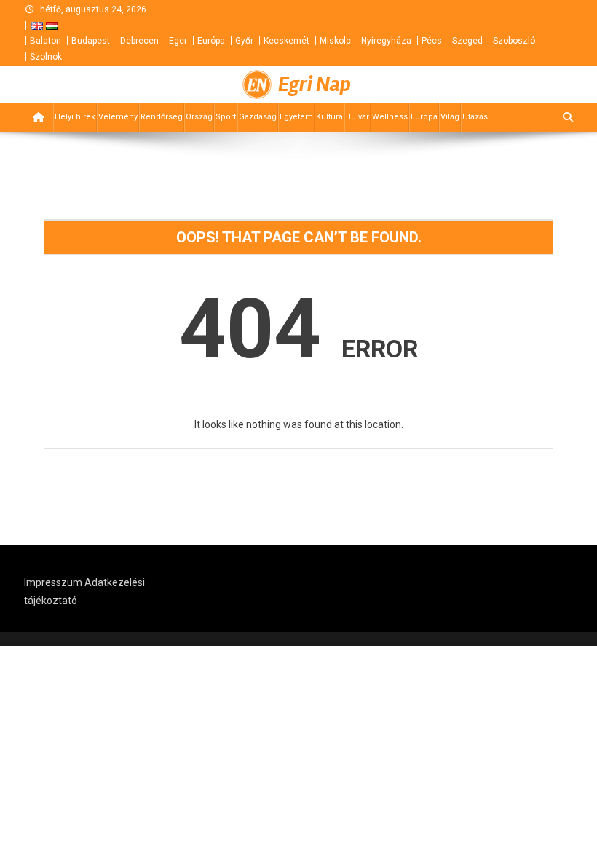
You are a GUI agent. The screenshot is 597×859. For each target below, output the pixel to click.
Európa (211, 41)
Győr (244, 41)
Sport (226, 117)
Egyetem (296, 117)
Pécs (432, 41)
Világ (449, 117)
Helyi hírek (75, 117)
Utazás (475, 117)
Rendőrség (162, 117)
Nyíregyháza (386, 41)
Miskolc (335, 41)
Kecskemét (286, 41)
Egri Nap (314, 84)
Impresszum (53, 582)
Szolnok (46, 57)
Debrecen (139, 41)
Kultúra (329, 117)
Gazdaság (258, 117)
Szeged (467, 41)
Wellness (390, 117)
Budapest (90, 41)
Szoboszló (514, 41)
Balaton (45, 41)
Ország (199, 117)
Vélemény (118, 117)
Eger (178, 41)
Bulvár (357, 117)
